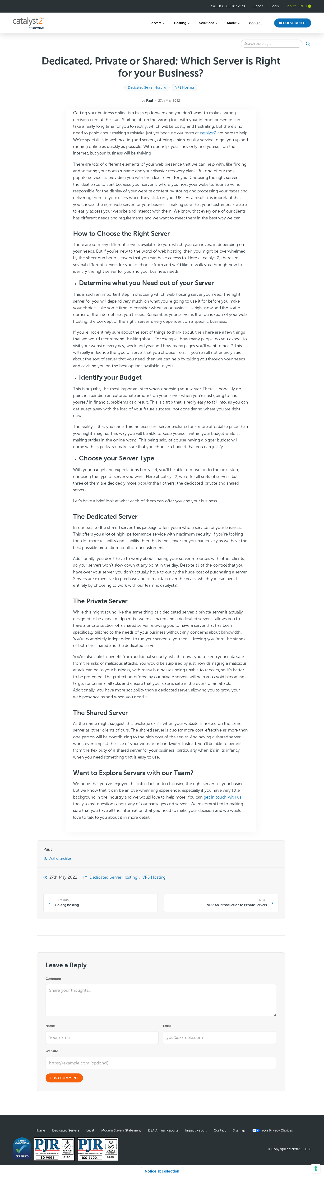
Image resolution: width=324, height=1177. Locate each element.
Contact (255, 23)
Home (40, 1130)
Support (258, 6)
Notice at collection (162, 1171)
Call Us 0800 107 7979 (228, 6)
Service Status (296, 6)
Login (275, 6)
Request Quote (292, 23)
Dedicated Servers (65, 1130)
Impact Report (196, 1130)
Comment (53, 979)
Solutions (206, 23)
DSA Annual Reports (163, 1130)
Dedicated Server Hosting (147, 87)
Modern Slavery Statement (121, 1130)
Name (50, 1026)
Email (167, 1026)
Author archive (60, 858)
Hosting (180, 23)
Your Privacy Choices (277, 1130)
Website (52, 1051)
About (231, 23)
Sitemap (239, 1130)
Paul (149, 100)
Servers (155, 23)
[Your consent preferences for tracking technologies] (315, 1168)
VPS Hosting (184, 87)
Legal (90, 1130)
